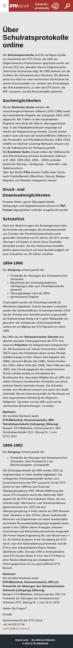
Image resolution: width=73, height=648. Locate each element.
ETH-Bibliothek (39, 643)
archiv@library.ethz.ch (16, 628)
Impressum (22, 640)
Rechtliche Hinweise (43, 640)
